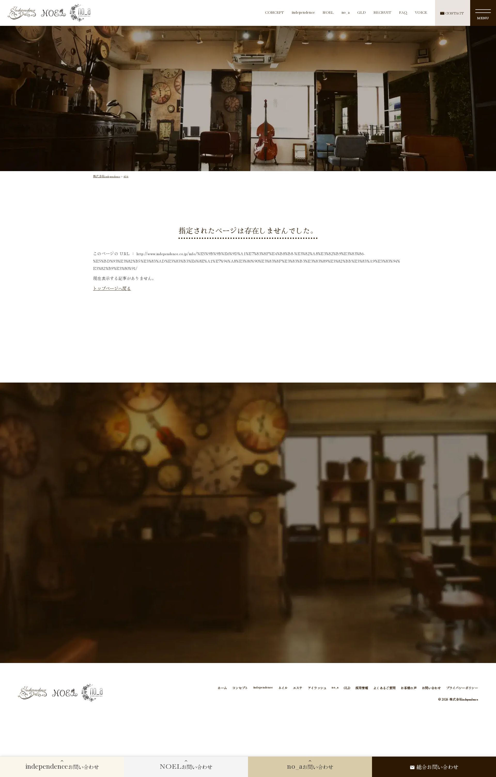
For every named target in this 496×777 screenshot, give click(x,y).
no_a (346, 13)
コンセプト (240, 687)
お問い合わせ (431, 687)
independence (303, 13)
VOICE (421, 13)
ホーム (222, 687)
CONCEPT (274, 13)
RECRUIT (382, 13)
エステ (298, 687)
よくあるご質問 (384, 687)
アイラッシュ (317, 687)
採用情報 (361, 687)
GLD (361, 13)
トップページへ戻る (112, 288)
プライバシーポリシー (462, 687)
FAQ (403, 13)
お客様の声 (409, 687)
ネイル (283, 687)
